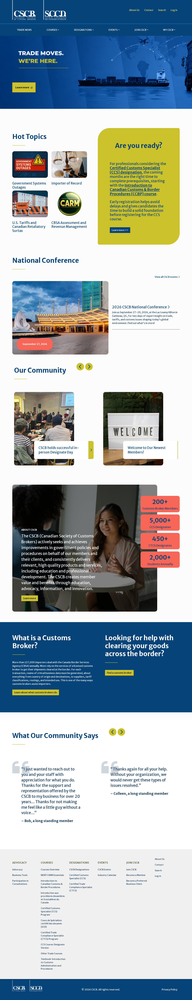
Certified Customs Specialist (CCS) (78, 877)
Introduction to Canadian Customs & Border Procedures (52, 884)
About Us (134, 10)
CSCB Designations (79, 869)
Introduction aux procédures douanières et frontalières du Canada (53, 898)
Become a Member (136, 875)
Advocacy (17, 869)
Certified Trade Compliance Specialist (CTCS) (80, 887)
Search (162, 10)
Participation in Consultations (20, 882)
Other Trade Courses (51, 953)
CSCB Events (104, 869)
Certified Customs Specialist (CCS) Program (50, 911)
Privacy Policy (169, 989)
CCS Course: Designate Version (52, 946)
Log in (174, 10)
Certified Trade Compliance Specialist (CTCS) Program (52, 935)
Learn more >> (120, 230)
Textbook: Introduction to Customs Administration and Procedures (53, 964)
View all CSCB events (166, 276)
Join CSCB (131, 869)
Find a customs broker (119, 672)
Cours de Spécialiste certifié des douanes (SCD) (51, 923)
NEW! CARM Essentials (52, 875)
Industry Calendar (107, 875)
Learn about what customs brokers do (35, 692)
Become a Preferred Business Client (136, 882)
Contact (148, 10)
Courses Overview (50, 869)
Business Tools (19, 875)
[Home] (39, 10)
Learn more (22, 87)
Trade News (24, 29)
